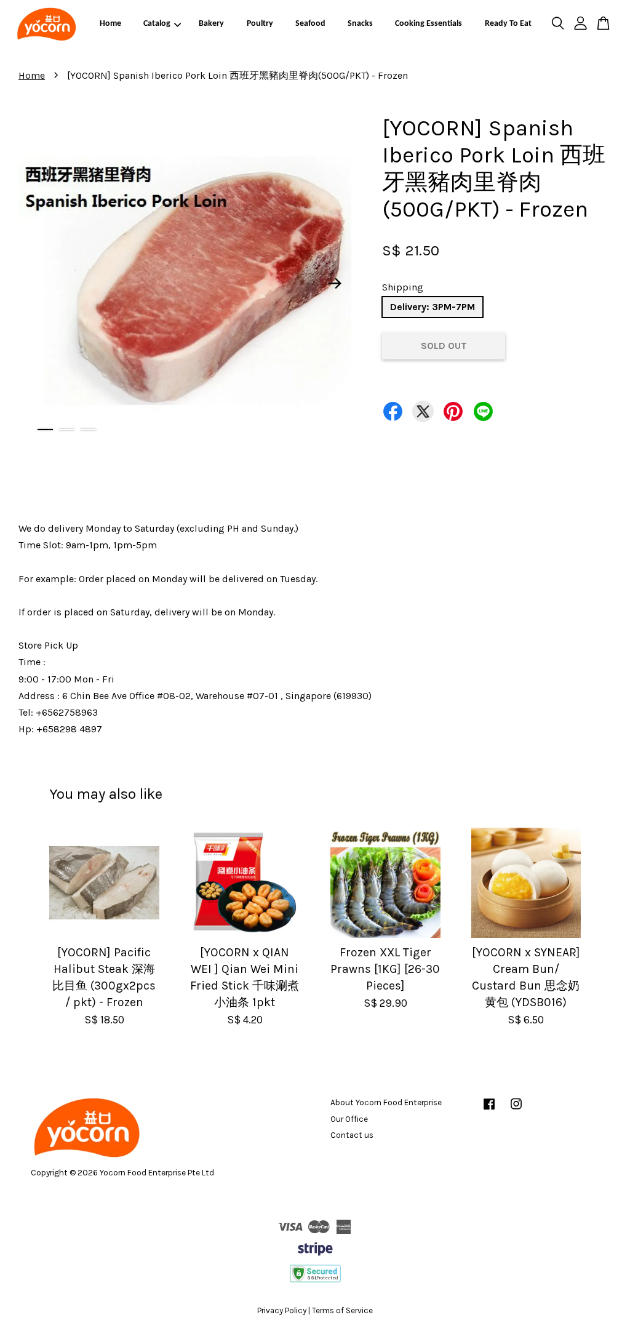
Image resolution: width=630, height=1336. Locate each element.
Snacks (360, 23)
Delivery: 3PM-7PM (432, 307)
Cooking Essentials (428, 23)
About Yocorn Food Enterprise (386, 1102)
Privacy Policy (281, 1310)
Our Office (349, 1119)
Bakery (211, 23)
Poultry (260, 23)
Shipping (402, 287)
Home (110, 23)
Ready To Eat (508, 23)
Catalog (156, 23)
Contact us (351, 1135)
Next (334, 283)
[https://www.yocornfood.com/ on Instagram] (516, 1109)
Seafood (310, 23)
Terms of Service (342, 1310)
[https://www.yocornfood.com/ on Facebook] (489, 1109)
